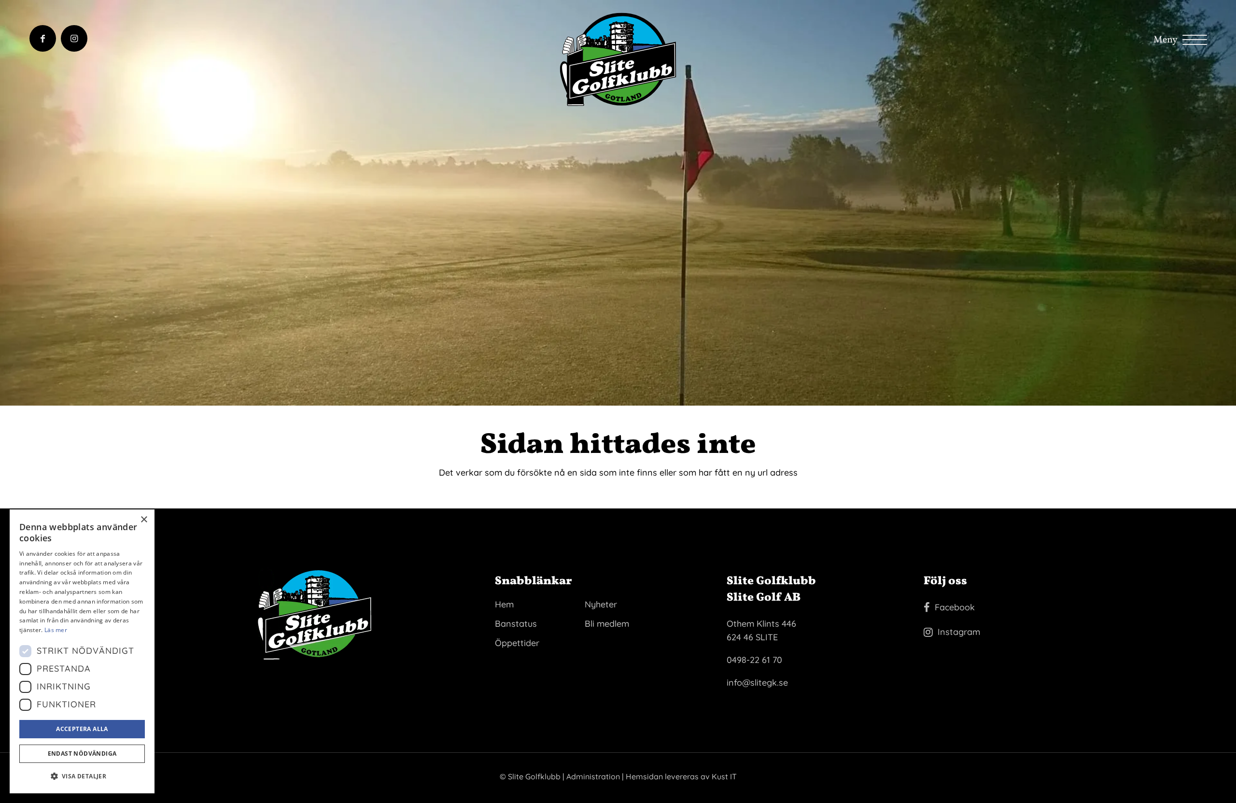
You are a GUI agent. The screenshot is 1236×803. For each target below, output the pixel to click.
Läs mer (55, 630)
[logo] (618, 59)
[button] (82, 776)
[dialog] (82, 651)
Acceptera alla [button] (82, 729)
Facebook (955, 607)
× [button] (143, 519)
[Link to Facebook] (43, 38)
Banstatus (516, 623)
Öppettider (517, 642)
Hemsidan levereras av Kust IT (681, 776)
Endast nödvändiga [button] (82, 753)
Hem (504, 604)
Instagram (959, 631)
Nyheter (601, 604)
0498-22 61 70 (754, 659)
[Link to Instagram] (74, 38)
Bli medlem (607, 623)
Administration (593, 776)
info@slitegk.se (757, 682)
